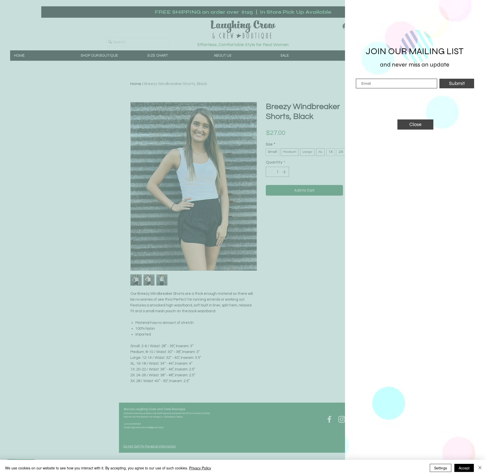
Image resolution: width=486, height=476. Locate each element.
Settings (440, 467)
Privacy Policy (200, 467)
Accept (464, 467)
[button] (415, 124)
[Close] (480, 468)
